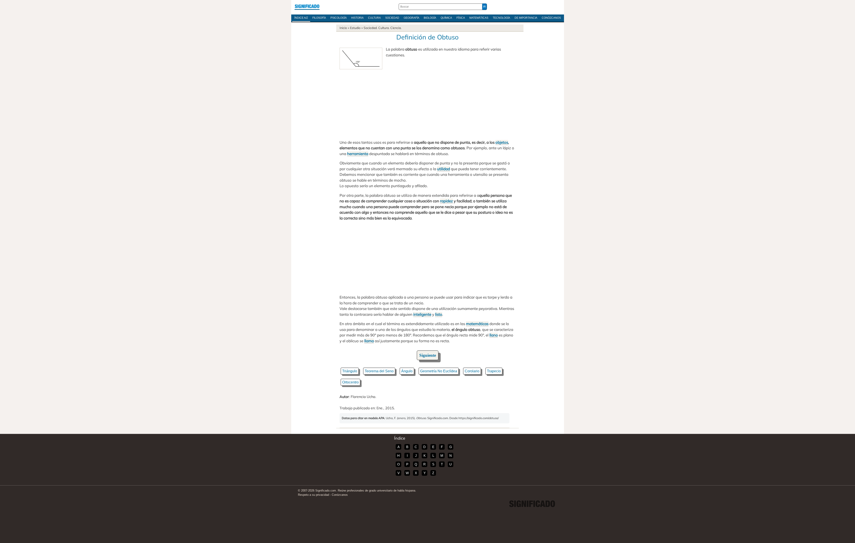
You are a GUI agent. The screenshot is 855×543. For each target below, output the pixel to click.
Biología (430, 17)
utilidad (443, 168)
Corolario (472, 371)
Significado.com (307, 7)
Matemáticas (478, 17)
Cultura (374, 17)
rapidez (446, 201)
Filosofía (319, 17)
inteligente (422, 314)
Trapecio (494, 371)
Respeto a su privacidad (313, 494)
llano (493, 335)
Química (446, 17)
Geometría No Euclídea (438, 371)
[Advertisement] (427, 103)
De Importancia (526, 17)
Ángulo (407, 371)
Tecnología (501, 17)
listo (438, 314)
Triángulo (349, 371)
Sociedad (392, 17)
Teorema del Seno (379, 371)
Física (460, 17)
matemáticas (477, 323)
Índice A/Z (301, 17)
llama (369, 340)
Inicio (343, 28)
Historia (357, 17)
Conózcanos (551, 17)
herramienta (357, 153)
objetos (501, 142)
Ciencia (395, 28)
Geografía (411, 17)
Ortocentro (350, 382)
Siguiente (427, 355)
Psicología (338, 17)
